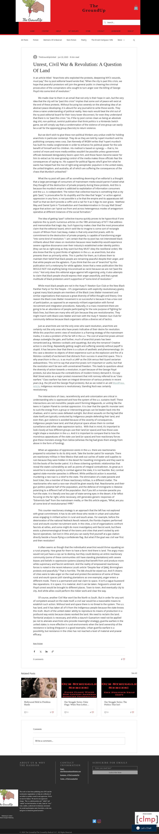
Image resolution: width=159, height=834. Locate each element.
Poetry (83, 40)
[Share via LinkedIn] (46, 651)
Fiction (36, 40)
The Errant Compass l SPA (102, 40)
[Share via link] (52, 651)
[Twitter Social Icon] (94, 821)
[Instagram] (99, 821)
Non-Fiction (71, 40)
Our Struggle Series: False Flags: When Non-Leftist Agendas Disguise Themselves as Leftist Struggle (78, 703)
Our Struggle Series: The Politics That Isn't (115, 703)
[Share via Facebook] (34, 651)
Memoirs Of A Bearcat (52, 40)
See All (134, 673)
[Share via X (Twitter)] (40, 651)
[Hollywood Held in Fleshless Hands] (39, 688)
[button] (136, 7)
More (120, 40)
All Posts (24, 40)
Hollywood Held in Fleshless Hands (37, 703)
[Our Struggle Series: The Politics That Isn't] (119, 688)
